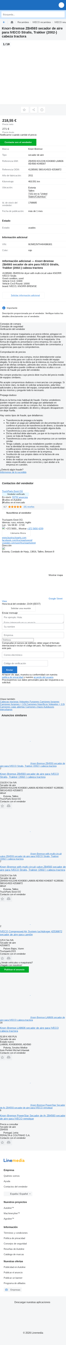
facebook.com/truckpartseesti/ (17, 540)
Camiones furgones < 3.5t (13, 704)
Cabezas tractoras (9, 701)
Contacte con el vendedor (18, 142)
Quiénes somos (12, 1176)
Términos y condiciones (16, 1233)
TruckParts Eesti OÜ (12, 491)
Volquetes (24, 701)
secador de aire (36, 155)
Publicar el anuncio (14, 969)
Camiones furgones (49, 701)
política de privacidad (12, 677)
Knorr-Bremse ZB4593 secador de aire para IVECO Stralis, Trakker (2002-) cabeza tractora (29, 775)
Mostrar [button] (23, 528)
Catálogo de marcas (14, 1254)
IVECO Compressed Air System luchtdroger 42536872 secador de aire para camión (31, 933)
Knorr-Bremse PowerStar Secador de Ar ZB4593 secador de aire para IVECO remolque (32, 1117)
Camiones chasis (34, 707)
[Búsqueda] (61, 14)
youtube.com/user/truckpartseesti (19, 543)
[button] (61, 5)
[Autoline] (12, 22)
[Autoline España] (20, 5)
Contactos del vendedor (15, 1186)
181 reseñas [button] (28, 507)
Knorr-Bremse (35, 149)
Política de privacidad (14, 1238)
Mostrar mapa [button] (56, 575)
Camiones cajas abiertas (12, 707)
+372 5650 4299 (35, 528)
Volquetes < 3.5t (57, 704)
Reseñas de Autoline (14, 1249)
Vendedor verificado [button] (16, 494)
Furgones (35, 701)
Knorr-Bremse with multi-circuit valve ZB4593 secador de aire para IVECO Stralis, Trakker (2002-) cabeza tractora (33, 868)
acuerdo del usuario (43, 677)
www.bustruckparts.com (14, 537)
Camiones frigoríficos (38, 704)
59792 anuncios (20, 497)
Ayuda (7, 1181)
